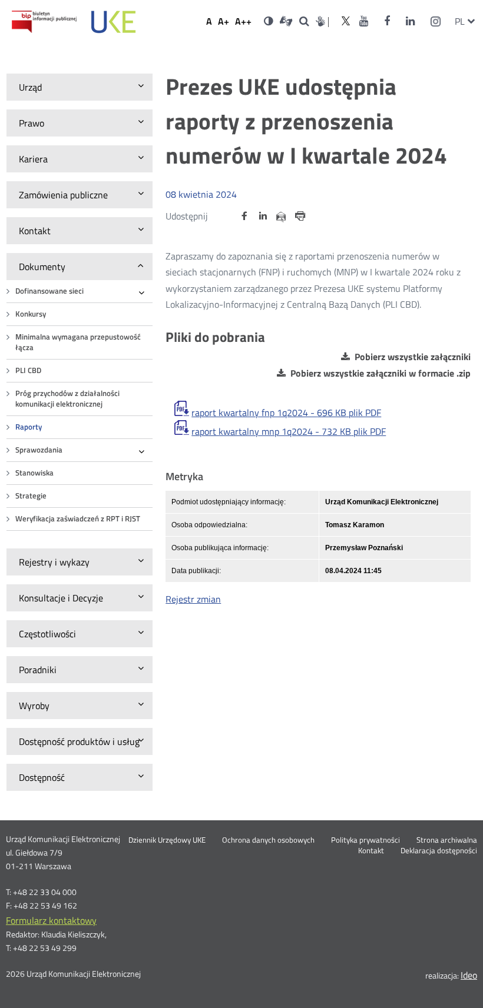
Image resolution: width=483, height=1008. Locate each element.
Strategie (31, 495)
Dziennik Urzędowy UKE (167, 840)
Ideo (469, 975)
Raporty (28, 427)
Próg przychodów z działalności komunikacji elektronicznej (67, 399)
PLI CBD (28, 370)
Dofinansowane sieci (49, 291)
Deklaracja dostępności (439, 851)
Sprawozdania (38, 449)
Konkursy (30, 314)
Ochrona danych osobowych (268, 840)
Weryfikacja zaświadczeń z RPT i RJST (77, 518)
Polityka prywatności (365, 840)
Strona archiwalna (446, 840)
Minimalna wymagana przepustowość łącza (78, 342)
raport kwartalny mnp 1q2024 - (288, 431)
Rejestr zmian (193, 599)
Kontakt (371, 851)
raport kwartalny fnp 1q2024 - (286, 412)
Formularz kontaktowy (51, 920)
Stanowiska (34, 472)
